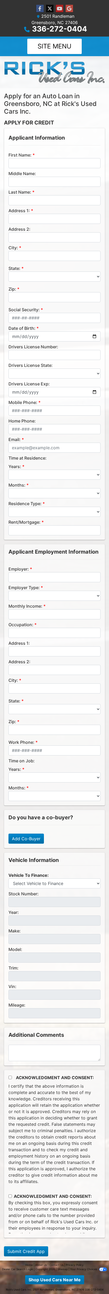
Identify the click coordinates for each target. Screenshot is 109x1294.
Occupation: (20, 624)
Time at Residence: (27, 458)
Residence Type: (25, 503)
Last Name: (19, 192)
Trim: (13, 968)
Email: (14, 439)
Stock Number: (23, 893)
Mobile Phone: (22, 402)
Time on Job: (21, 760)
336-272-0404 (59, 28)
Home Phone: (22, 421)
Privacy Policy (75, 1264)
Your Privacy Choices (84, 1269)
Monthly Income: (25, 606)
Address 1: (19, 210)
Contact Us (56, 1264)
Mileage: (16, 1005)
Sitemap (62, 1269)
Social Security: (24, 309)
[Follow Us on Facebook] (40, 8)
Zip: (12, 289)
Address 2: (19, 229)
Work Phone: (21, 742)
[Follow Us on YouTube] (59, 8)
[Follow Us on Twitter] (49, 8)
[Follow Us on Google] (69, 8)
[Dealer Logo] (54, 72)
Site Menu (54, 46)
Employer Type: (24, 587)
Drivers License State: (30, 365)
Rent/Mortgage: (24, 522)
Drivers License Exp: (29, 383)
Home (29, 1264)
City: (13, 247)
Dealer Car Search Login (17, 1269)
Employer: (18, 569)
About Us (41, 1264)
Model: (15, 949)
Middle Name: (22, 173)
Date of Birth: (21, 328)
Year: (13, 912)
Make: (14, 930)
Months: (16, 485)
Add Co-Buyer (26, 838)
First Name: (19, 155)
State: (14, 268)
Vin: (12, 986)
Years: (14, 466)
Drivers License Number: (33, 346)
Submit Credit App (26, 1251)
